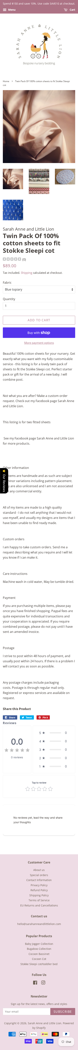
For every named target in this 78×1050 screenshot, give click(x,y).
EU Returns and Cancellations (39, 905)
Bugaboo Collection (39, 949)
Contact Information (39, 880)
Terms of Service (39, 900)
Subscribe (63, 1012)
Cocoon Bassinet (39, 954)
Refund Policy (39, 890)
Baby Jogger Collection (39, 944)
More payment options (39, 343)
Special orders (39, 875)
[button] (54, 733)
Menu (11, 9)
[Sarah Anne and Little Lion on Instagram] (43, 983)
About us (39, 870)
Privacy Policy (39, 885)
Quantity (9, 299)
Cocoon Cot (39, 959)
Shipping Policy (39, 895)
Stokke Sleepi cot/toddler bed (39, 964)
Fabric (7, 282)
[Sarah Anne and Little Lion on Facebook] (35, 983)
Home (6, 81)
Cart (72, 9)
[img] (12, 260)
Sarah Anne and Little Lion (44, 1023)
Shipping (26, 273)
